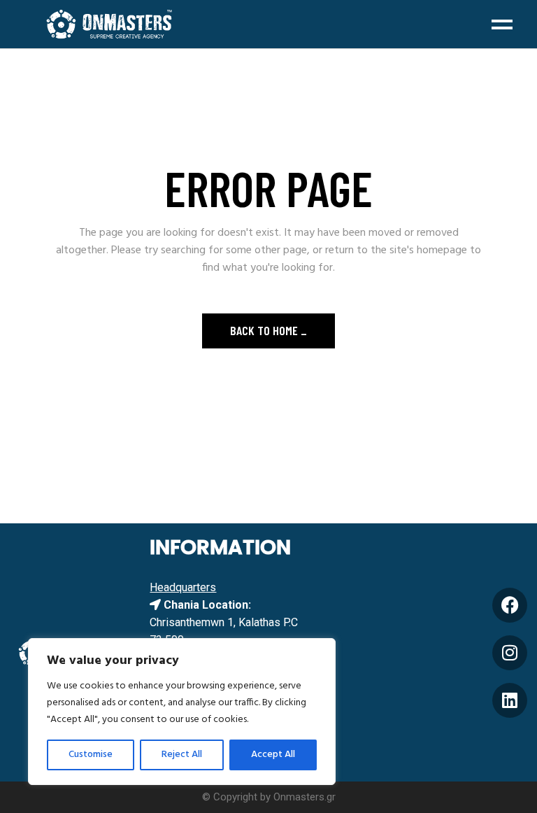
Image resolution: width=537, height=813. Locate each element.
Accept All (273, 755)
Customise (91, 755)
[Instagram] (509, 652)
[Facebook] (509, 605)
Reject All (182, 755)
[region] (182, 711)
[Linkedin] (509, 700)
